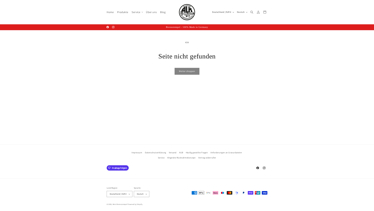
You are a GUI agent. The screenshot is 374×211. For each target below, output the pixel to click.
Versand (172, 152)
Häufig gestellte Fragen (197, 152)
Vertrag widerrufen (207, 157)
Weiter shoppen (187, 71)
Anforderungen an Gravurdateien (226, 152)
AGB (181, 152)
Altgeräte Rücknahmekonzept (181, 157)
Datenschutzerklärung (155, 152)
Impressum (136, 152)
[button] (137, 12)
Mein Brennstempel (120, 204)
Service (161, 157)
